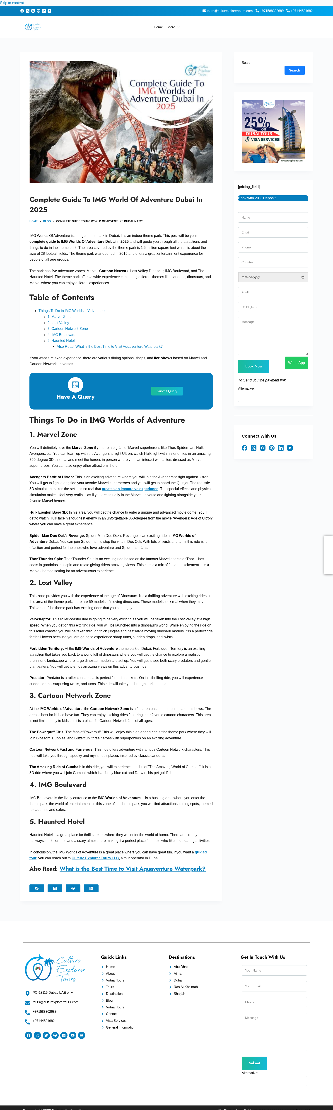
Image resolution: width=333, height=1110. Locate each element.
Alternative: (16, 1089)
